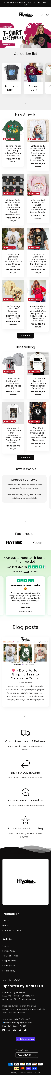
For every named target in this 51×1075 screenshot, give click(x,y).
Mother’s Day (11, 88)
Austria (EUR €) (24, 1055)
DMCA (5, 925)
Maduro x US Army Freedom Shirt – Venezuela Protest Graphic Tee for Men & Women (13, 435)
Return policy (8, 966)
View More (25, 607)
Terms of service (10, 956)
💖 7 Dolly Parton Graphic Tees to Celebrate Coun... (25, 674)
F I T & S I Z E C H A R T (12, 930)
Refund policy (8, 971)
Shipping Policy (9, 961)
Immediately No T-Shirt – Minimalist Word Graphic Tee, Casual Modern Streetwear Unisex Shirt (38, 313)
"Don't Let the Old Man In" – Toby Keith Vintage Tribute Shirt (13, 383)
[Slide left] (20, 104)
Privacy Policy (8, 951)
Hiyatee (20, 1073)
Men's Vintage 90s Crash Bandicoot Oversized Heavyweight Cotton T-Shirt (13, 312)
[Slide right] (31, 104)
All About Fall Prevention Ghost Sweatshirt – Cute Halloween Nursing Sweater (38, 206)
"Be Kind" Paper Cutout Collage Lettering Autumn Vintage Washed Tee (13, 151)
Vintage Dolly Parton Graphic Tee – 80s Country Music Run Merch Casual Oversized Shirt (13, 207)
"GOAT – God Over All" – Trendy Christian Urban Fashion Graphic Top (38, 383)
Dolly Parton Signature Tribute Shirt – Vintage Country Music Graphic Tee (13, 260)
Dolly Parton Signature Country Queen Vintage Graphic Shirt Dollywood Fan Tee (38, 260)
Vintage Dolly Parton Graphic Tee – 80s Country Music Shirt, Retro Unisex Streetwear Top (38, 153)
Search (5, 920)
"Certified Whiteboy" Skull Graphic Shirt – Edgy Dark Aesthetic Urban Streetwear (38, 434)
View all (25, 335)
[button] (3, 15)
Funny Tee (33, 88)
